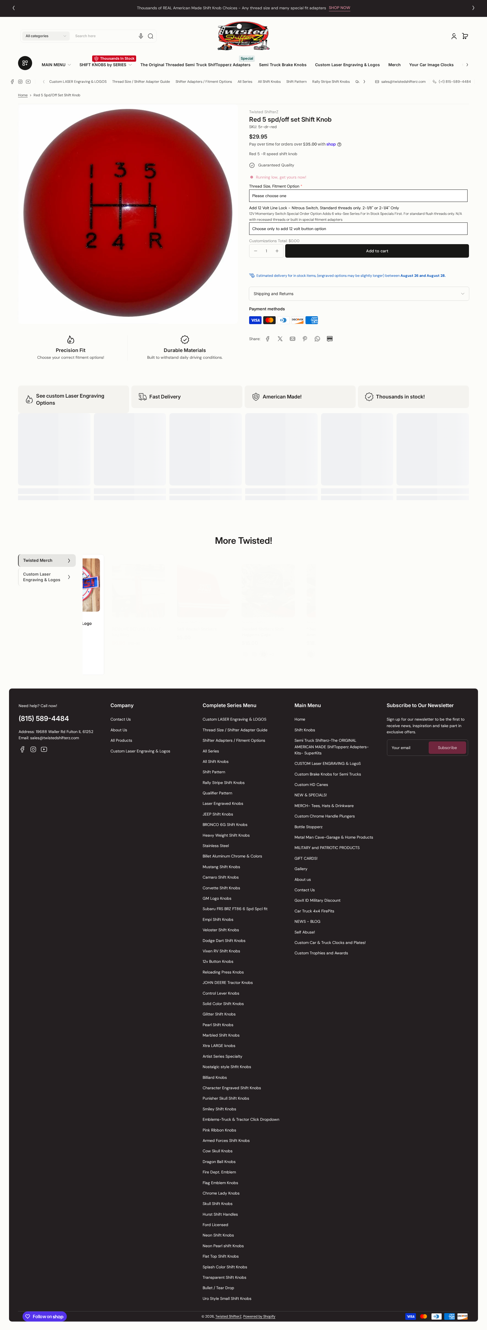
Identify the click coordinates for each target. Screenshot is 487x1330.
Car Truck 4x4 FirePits (314, 911)
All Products (121, 740)
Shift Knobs (305, 729)
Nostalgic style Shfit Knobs (227, 1066)
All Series (245, 81)
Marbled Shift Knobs (221, 1035)
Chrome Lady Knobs (221, 1193)
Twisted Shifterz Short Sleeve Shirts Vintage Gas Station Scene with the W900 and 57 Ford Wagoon (437, 635)
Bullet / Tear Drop (218, 1287)
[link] (58, 65)
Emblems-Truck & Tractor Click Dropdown (241, 1119)
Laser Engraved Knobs (223, 803)
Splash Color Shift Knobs (225, 1266)
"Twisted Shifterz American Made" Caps (304, 626)
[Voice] (140, 36)
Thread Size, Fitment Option (274, 186)
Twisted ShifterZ (228, 1316)
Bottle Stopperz (308, 826)
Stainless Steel (216, 845)
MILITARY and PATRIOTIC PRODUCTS (327, 847)
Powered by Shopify (259, 1316)
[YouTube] (28, 81)
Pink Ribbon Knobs (219, 1130)
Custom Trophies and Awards (321, 952)
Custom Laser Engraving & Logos (140, 751)
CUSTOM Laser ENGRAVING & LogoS (328, 763)
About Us (118, 729)
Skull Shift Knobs (218, 1203)
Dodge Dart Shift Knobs (224, 940)
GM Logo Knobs (217, 898)
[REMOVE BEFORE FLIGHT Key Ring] (113, 585)
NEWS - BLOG (307, 921)
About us (303, 879)
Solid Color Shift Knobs (223, 1003)
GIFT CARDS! (306, 858)
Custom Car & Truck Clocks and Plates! (330, 942)
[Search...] (150, 36)
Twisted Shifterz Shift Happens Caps (238, 626)
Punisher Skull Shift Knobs (226, 1098)
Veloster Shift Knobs (221, 929)
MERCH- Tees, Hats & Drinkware (324, 805)
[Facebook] (12, 81)
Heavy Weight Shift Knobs (226, 835)
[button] (46, 36)
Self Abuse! (305, 932)
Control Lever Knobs (221, 993)
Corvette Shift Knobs (221, 887)
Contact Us (120, 719)
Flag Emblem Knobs (220, 1182)
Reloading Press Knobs (223, 972)
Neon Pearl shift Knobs (223, 1245)
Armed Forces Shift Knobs (226, 1140)
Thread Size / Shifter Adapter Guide (141, 81)
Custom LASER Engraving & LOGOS (78, 81)
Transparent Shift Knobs (224, 1277)
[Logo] (243, 36)
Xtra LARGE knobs (219, 1045)
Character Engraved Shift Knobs (232, 1087)
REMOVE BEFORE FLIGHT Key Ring (111, 626)
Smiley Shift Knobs (219, 1108)
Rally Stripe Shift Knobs (331, 81)
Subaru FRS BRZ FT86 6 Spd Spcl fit (235, 908)
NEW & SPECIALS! (311, 794)
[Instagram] (20, 81)
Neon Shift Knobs (218, 1235)
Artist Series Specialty (222, 1056)
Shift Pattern (296, 81)
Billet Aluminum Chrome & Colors (232, 856)
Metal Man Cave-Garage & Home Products (334, 837)
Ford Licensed (215, 1224)
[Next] (473, 7)
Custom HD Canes (311, 784)
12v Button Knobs (218, 961)
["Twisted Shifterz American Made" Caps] (308, 585)
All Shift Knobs (269, 81)
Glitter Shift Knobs (219, 1014)
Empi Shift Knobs (218, 919)
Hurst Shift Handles (220, 1214)
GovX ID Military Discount (317, 900)
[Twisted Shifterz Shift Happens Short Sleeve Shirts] (373, 585)
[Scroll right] (463, 62)
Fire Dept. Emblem (219, 1172)
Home (23, 95)
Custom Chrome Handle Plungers (325, 816)
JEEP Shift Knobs (218, 814)
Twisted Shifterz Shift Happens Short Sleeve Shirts (369, 629)
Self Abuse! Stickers (172, 623)
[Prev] (13, 7)
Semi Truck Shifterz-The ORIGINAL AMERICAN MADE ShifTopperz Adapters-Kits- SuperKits (332, 747)
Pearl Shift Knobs (218, 1024)
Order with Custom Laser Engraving (231, 7)
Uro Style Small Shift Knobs (227, 1298)
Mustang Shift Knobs (221, 866)
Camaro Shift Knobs (221, 877)
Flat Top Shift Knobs (221, 1256)
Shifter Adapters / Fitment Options (204, 81)
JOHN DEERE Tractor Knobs (228, 982)
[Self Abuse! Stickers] (178, 585)
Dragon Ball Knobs (219, 1161)
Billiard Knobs (215, 1077)
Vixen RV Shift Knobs (221, 950)
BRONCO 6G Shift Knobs (225, 824)
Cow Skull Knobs (218, 1150)
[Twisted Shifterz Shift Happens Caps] (243, 585)
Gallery (301, 868)
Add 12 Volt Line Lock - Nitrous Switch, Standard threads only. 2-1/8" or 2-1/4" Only (324, 207)
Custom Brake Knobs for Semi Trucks (328, 774)
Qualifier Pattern (217, 793)
